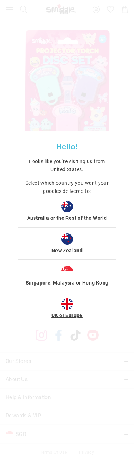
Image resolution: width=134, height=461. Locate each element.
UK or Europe (67, 315)
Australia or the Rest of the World (67, 218)
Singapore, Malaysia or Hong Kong (67, 283)
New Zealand (67, 250)
